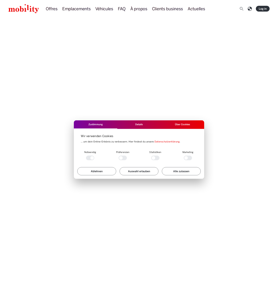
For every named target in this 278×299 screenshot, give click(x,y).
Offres (52, 8)
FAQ (122, 8)
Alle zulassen (181, 171)
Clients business (167, 8)
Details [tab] (139, 124)
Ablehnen (97, 171)
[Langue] (250, 9)
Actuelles (196, 8)
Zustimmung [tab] (95, 124)
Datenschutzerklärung (167, 141)
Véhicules (104, 8)
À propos (138, 8)
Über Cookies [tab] (182, 124)
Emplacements (76, 8)
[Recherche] (242, 9)
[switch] (123, 158)
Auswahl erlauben (139, 171)
